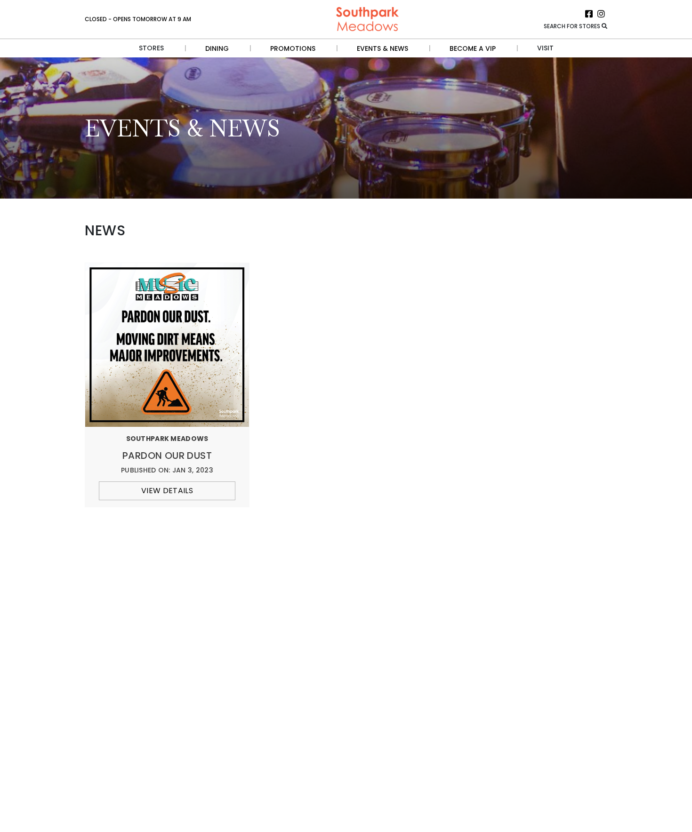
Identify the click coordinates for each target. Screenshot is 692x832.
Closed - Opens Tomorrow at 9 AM (138, 19)
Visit (545, 48)
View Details (167, 490)
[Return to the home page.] (367, 19)
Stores (151, 48)
